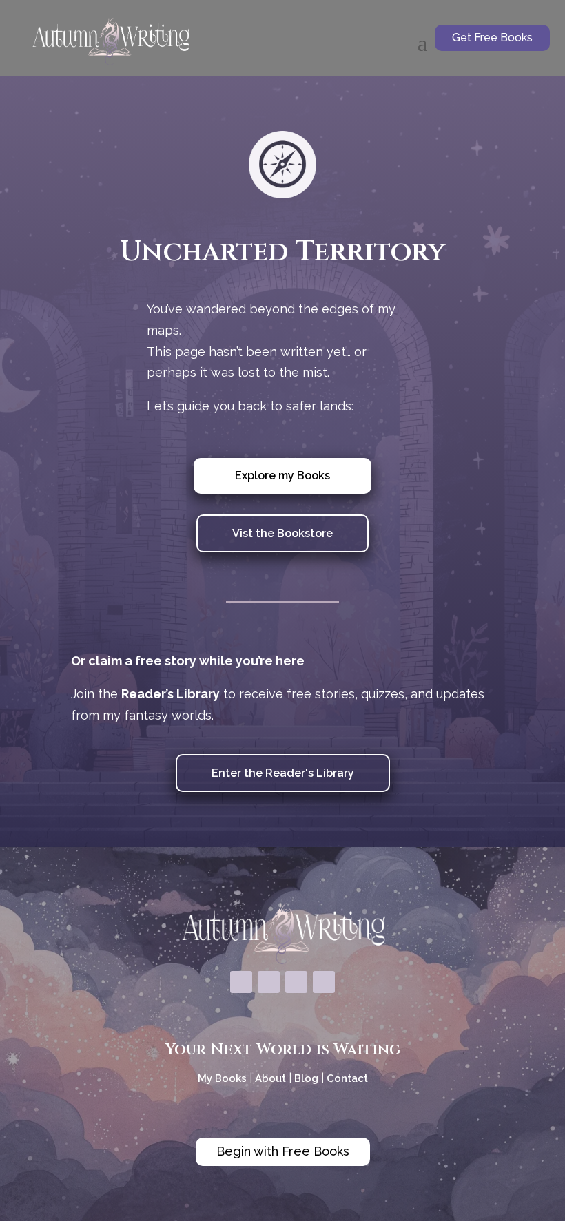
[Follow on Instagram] (269, 982)
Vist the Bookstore (282, 533)
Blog (306, 1078)
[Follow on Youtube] (324, 982)
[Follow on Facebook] (241, 982)
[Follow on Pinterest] (296, 982)
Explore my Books (282, 475)
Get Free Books (492, 37)
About (272, 1078)
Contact (347, 1078)
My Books (222, 1078)
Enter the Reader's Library (283, 773)
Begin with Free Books (282, 1151)
